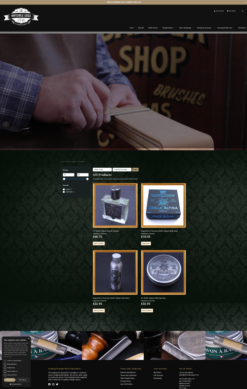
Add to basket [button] (99, 243)
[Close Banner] (245, 2)
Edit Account (158, 375)
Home (132, 28)
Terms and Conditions (129, 375)
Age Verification (126, 384)
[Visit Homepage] (21, 25)
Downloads (158, 378)
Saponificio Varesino (100, 234)
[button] (16, 384)
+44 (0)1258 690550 (186, 373)
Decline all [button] (23, 380)
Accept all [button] (9, 380)
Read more (146, 243)
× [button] (28, 338)
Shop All (141, 28)
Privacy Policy (126, 381)
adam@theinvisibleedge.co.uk (189, 375)
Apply (135, 169)
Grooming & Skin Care (224, 28)
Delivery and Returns (128, 372)
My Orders (157, 372)
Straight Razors (167, 28)
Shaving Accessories (204, 28)
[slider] (64, 179)
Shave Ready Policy (127, 378)
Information (242, 28)
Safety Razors (153, 28)
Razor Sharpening (185, 28)
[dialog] (16, 362)
